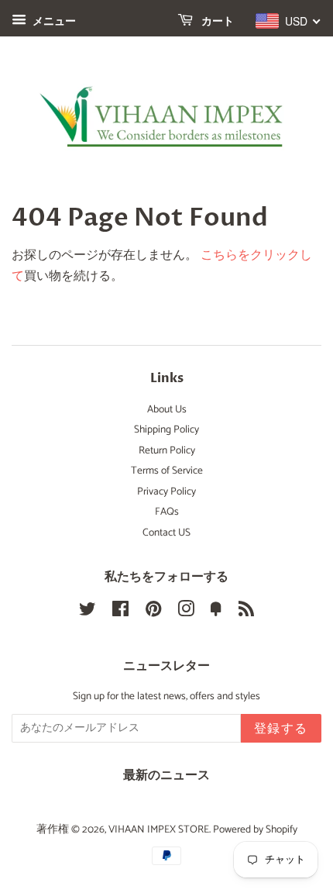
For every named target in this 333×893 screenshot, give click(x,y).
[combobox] (288, 21)
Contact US (166, 532)
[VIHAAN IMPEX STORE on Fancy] (216, 612)
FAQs (167, 511)
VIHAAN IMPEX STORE (158, 829)
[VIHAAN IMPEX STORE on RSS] (246, 612)
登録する (281, 728)
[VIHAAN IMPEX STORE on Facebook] (120, 612)
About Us (167, 409)
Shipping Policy (166, 429)
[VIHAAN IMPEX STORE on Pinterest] (153, 612)
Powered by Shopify (255, 829)
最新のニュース (166, 775)
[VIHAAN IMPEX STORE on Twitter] (87, 612)
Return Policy (167, 450)
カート (216, 21)
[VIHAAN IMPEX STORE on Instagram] (185, 612)
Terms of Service (167, 470)
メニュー (53, 22)
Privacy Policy (166, 491)
